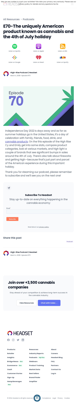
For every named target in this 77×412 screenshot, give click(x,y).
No (57, 4)
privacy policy (44, 227)
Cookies (67, 398)
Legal (54, 398)
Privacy (60, 398)
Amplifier (33, 381)
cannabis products (16, 141)
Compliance (46, 398)
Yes (54, 4)
